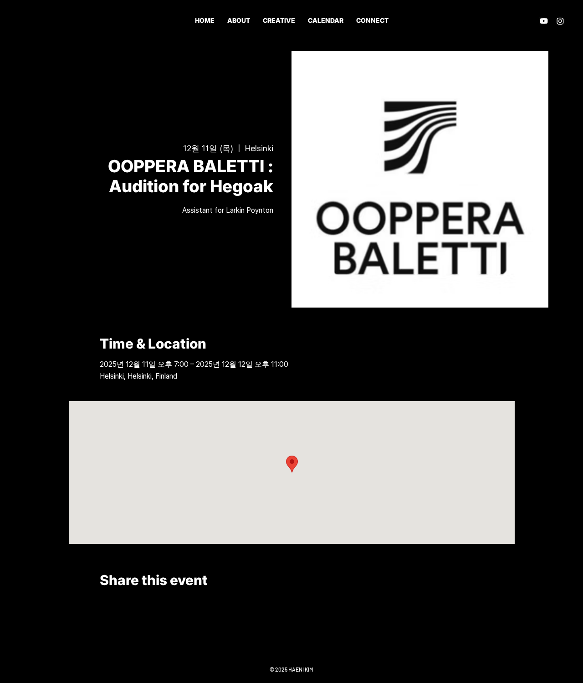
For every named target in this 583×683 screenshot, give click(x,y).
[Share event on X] (126, 604)
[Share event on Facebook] (104, 604)
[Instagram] (560, 21)
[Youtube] (543, 21)
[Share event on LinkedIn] (148, 604)
